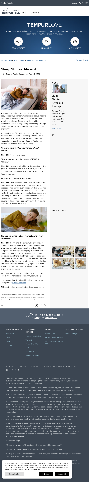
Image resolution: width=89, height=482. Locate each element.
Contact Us (30, 352)
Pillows (8, 341)
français (73, 3)
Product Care (50, 333)
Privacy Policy (58, 366)
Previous (79, 60)
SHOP (24, 13)
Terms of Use (71, 366)
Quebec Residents (32, 356)
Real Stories (19, 60)
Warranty (29, 340)
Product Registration (33, 336)
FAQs (28, 348)
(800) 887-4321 (51, 318)
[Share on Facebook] (41, 306)
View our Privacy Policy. (32, 469)
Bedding (9, 345)
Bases (8, 337)
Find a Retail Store (33, 344)
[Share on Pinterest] (45, 306)
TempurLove (6, 60)
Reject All (45, 474)
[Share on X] (36, 306)
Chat (37, 318)
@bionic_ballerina (18, 283)
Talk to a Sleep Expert (49, 314)
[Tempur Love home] (44, 27)
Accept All (62, 474)
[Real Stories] (2, 305)
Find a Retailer (7, 3)
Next (86, 60)
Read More (56, 128)
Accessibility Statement (54, 337)
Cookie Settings (71, 334)
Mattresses (10, 333)
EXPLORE (35, 13)
